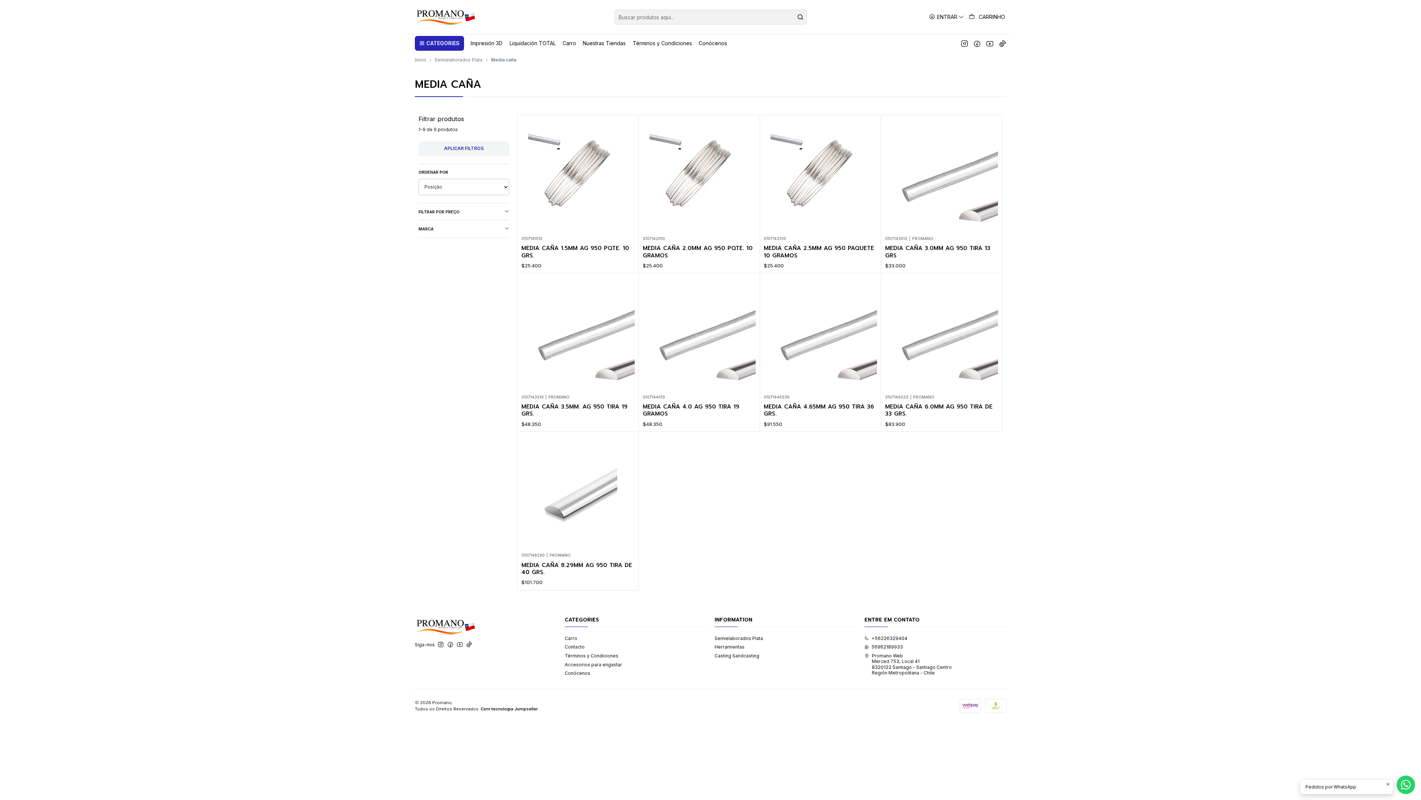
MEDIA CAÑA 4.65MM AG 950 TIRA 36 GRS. (819, 410)
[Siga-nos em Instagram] (964, 43)
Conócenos (577, 673)
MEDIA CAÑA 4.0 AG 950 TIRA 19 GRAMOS (691, 410)
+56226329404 (889, 638)
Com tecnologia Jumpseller (509, 708)
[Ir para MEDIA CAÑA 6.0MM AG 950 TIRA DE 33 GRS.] (941, 334)
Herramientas (730, 647)
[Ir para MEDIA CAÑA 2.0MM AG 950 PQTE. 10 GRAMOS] (699, 175)
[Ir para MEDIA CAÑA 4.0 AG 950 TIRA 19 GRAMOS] (699, 334)
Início (420, 60)
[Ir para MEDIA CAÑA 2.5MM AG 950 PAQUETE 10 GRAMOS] (820, 175)
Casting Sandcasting (737, 656)
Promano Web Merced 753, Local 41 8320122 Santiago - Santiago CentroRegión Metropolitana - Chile (912, 664)
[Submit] (800, 17)
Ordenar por (433, 172)
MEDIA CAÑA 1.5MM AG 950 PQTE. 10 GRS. (575, 252)
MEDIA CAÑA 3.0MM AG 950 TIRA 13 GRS (937, 252)
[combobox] (711, 17)
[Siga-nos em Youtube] (990, 43)
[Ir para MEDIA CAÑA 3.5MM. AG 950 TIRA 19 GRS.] (578, 334)
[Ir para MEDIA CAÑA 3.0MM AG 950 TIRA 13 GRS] (941, 175)
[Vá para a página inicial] (445, 17)
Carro (571, 638)
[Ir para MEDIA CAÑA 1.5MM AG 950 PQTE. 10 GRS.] (578, 175)
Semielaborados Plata (458, 60)
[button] (439, 43)
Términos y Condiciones (591, 656)
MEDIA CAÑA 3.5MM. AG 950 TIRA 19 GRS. (574, 410)
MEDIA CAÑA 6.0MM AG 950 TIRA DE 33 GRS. (938, 410)
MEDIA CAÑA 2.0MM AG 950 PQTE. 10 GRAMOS (698, 252)
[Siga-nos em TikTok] (1003, 43)
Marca (426, 228)
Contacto (575, 647)
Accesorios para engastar (593, 664)
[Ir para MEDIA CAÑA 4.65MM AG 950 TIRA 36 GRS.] (820, 334)
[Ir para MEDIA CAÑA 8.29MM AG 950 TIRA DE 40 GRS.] (578, 492)
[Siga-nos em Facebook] (977, 43)
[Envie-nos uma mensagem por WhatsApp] (1406, 785)
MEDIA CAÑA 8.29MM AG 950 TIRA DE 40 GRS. (576, 569)
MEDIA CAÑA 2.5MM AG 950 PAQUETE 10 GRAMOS (819, 252)
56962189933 (887, 647)
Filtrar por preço (439, 211)
